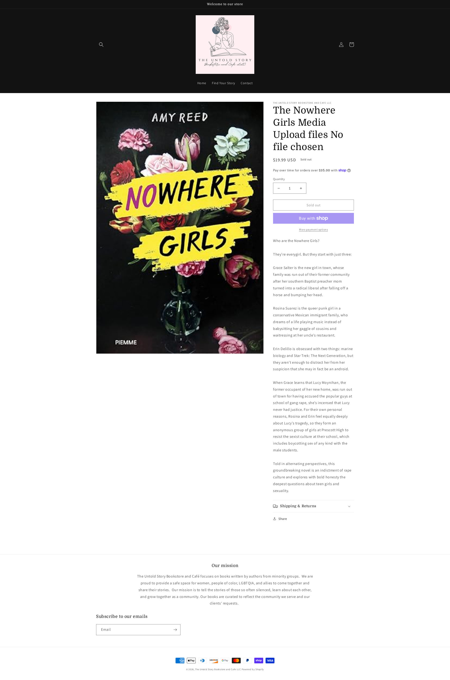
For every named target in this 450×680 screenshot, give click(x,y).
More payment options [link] (313, 229)
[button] (101, 44)
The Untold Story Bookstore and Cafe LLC (218, 669)
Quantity (279, 179)
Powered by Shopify (253, 669)
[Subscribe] (175, 629)
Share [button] (282, 519)
